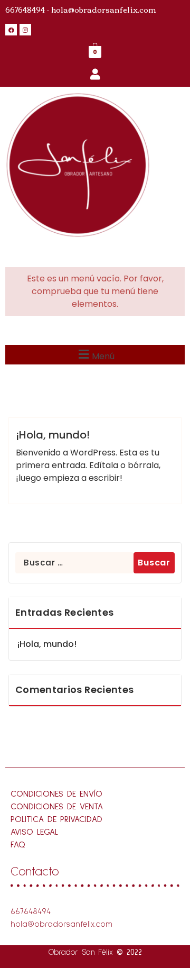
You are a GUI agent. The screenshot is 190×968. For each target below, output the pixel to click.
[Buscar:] (74, 562)
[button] (95, 354)
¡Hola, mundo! (53, 434)
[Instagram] (25, 29)
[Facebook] (11, 29)
